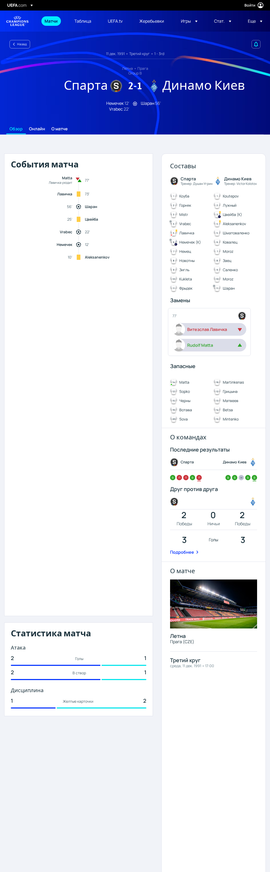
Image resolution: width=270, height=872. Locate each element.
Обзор (16, 129)
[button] (189, 21)
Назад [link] (22, 44)
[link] (51, 21)
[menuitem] (53, 21)
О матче (59, 129)
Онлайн (37, 129)
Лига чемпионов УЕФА (17, 21)
